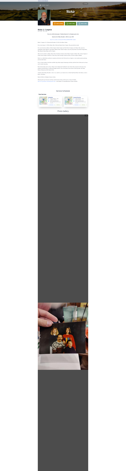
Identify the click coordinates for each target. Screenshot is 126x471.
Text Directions (51, 104)
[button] (43, 100)
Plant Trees (58, 104)
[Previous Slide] (40, 336)
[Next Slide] (86, 336)
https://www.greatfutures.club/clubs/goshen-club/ (47, 81)
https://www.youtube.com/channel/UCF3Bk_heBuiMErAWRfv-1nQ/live (63, 39)
